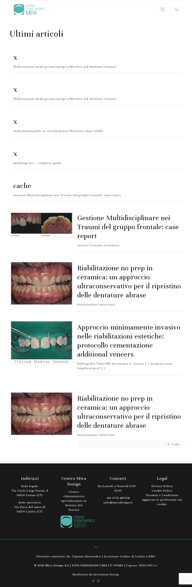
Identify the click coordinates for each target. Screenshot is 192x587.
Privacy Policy (162, 486)
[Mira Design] (29, 9)
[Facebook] (93, 580)
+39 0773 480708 (118, 498)
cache (22, 185)
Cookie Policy (162, 490)
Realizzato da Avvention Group (96, 574)
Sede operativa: (29, 502)
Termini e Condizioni (162, 495)
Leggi (176, 444)
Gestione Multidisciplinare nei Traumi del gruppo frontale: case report (128, 227)
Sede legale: (30, 486)
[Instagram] (98, 580)
